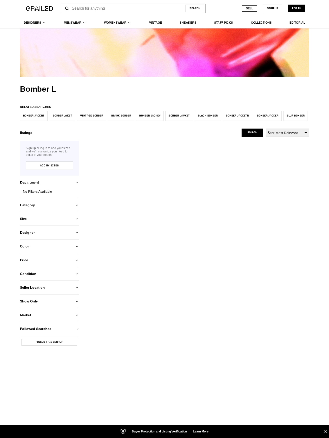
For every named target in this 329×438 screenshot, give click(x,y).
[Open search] (67, 8)
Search (195, 8)
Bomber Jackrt (34, 116)
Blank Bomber (121, 116)
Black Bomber (208, 116)
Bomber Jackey (149, 116)
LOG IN (296, 8)
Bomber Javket (179, 116)
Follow (252, 132)
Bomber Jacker (267, 116)
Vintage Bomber (91, 116)
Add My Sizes (49, 165)
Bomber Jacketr (237, 116)
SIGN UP (272, 8)
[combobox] (133, 8)
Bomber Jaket (62, 116)
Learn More (201, 431)
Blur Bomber (296, 116)
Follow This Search (49, 342)
